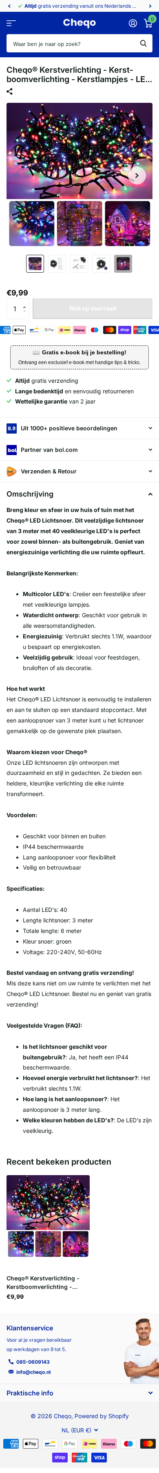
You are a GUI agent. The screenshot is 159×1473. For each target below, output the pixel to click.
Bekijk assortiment (11, 23)
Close (79, 1392)
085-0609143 (33, 1362)
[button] (9, 6)
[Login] (132, 23)
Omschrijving (30, 494)
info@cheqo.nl (33, 1372)
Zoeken (143, 43)
